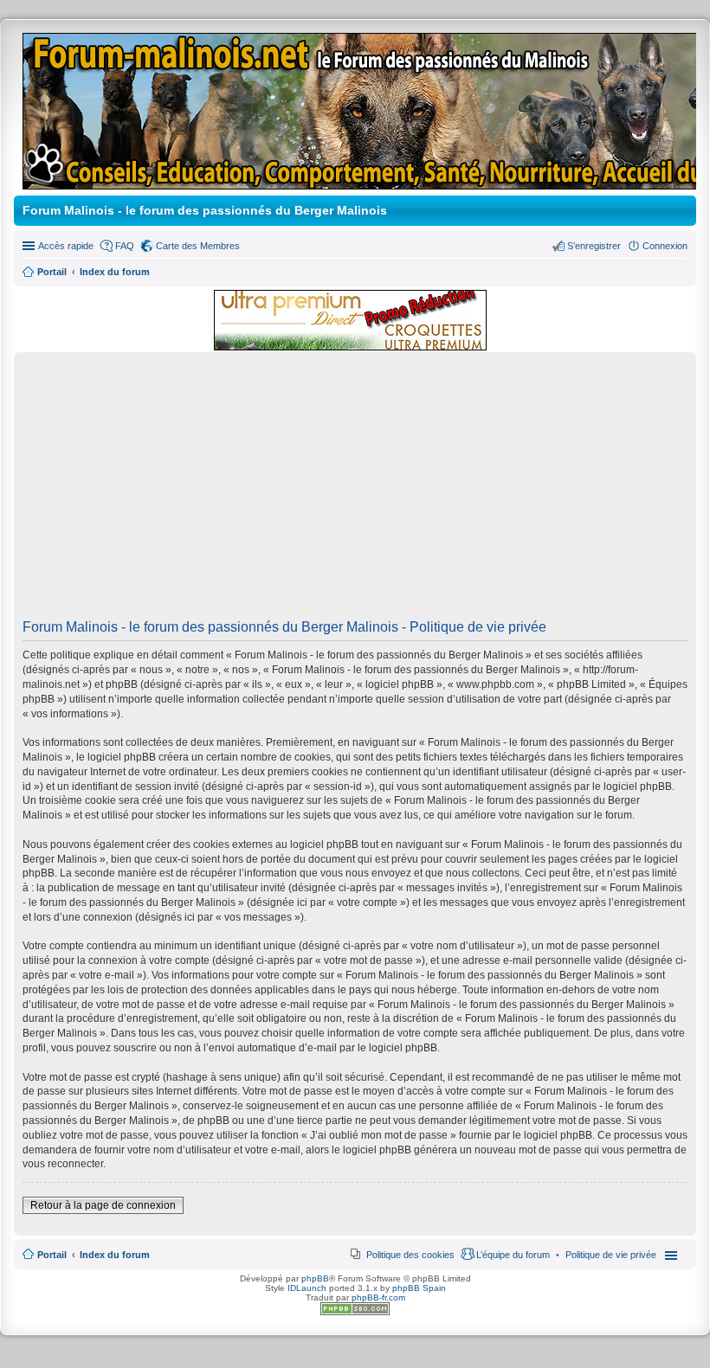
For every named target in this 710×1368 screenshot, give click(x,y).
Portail (52, 272)
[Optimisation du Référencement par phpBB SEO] (355, 1312)
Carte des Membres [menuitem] (198, 246)
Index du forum (115, 1254)
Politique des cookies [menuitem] (410, 1254)
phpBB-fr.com (378, 1297)
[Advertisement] (355, 491)
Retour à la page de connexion (103, 1205)
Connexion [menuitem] (664, 246)
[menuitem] (610, 1254)
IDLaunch (306, 1288)
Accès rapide (66, 246)
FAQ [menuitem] (124, 246)
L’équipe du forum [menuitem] (513, 1254)
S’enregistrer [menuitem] (594, 246)
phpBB (315, 1278)
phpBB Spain (419, 1288)
